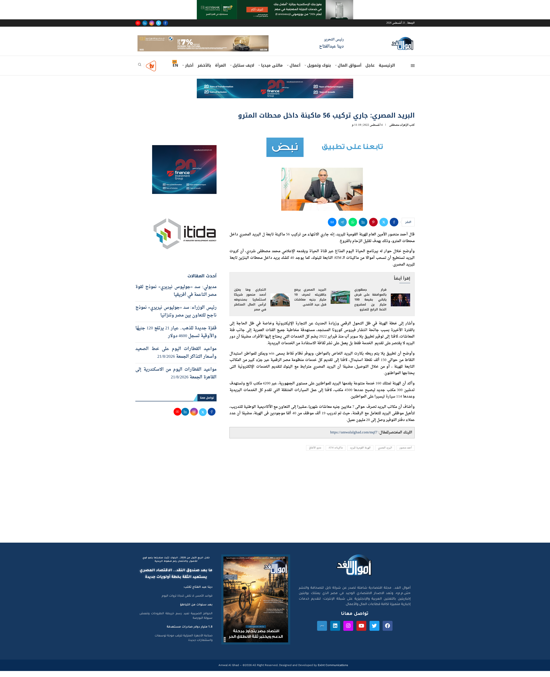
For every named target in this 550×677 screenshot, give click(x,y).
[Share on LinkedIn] (363, 228)
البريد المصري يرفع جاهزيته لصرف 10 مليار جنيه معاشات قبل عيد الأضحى (310, 303)
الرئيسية (387, 71)
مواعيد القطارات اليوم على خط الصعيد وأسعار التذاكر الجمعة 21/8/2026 (176, 359)
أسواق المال (349, 71)
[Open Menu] (413, 72)
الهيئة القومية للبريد (360, 454)
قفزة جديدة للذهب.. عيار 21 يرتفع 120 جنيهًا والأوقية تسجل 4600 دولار (176, 338)
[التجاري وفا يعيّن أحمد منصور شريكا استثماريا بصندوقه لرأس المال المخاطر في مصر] (280, 305)
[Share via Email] (332, 228)
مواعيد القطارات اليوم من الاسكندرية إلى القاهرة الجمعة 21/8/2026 (176, 379)
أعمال (295, 71)
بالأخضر (204, 71)
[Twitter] (158, 23)
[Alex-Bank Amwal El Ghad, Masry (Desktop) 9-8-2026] (275, 4)
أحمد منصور (405, 454)
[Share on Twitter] (383, 228)
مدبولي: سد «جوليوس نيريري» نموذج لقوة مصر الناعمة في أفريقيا (176, 297)
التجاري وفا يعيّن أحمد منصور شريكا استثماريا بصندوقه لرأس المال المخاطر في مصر (250, 306)
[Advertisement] (275, 508)
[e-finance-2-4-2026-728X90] (275, 89)
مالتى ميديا (272, 71)
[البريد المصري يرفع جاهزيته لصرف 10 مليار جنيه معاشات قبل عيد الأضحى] (340, 303)
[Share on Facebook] (394, 228)
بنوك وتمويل (319, 71)
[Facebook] (165, 23)
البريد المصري (385, 454)
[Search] (140, 72)
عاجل (370, 71)
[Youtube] (138, 23)
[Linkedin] (144, 23)
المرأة (220, 71)
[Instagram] (151, 23)
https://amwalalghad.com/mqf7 (353, 438)
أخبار (189, 71)
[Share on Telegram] (342, 228)
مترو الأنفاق (315, 454)
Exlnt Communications (332, 671)
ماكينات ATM (335, 454)
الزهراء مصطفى (398, 131)
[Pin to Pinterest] (373, 228)
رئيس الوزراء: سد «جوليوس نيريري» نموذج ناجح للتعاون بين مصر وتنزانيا (176, 317)
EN (175, 71)
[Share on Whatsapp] (352, 228)
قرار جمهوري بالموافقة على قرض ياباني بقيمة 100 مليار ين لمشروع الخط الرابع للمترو (370, 306)
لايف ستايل (243, 71)
